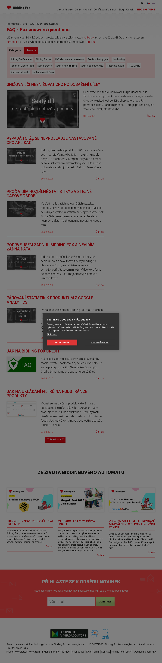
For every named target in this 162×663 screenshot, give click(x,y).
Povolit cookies (62, 342)
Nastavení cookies (99, 342)
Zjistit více (52, 334)
